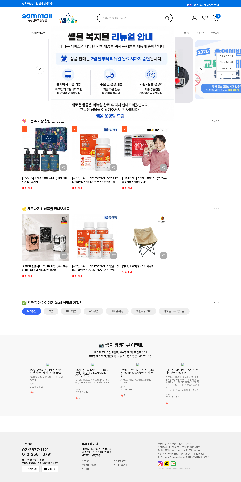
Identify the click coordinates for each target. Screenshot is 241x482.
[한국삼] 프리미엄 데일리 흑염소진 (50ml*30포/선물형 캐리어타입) (137, 372)
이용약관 (85, 461)
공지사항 (85, 469)
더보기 (214, 121)
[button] (201, 69)
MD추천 (31, 311)
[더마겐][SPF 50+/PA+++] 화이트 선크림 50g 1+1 (182, 371)
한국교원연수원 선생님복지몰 (37, 3)
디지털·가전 (117, 311)
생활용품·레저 (143, 311)
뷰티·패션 (71, 311)
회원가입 (200, 33)
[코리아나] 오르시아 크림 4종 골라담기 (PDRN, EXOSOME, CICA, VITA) (92, 372)
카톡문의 (51, 469)
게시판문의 (32, 469)
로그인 (187, 33)
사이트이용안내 (120, 465)
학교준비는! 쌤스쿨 (174, 311)
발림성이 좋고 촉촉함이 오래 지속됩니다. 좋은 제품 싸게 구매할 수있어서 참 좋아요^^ (92, 382)
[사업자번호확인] (193, 447)
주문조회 (215, 33)
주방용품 (93, 311)
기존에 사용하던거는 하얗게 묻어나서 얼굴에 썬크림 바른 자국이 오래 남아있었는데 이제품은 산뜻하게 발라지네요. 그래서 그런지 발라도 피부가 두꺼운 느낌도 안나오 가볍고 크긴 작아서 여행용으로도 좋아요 (182, 384)
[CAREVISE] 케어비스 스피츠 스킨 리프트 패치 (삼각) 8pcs (46, 371)
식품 (51, 311)
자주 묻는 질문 (120, 461)
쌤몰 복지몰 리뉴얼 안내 (206, 3)
